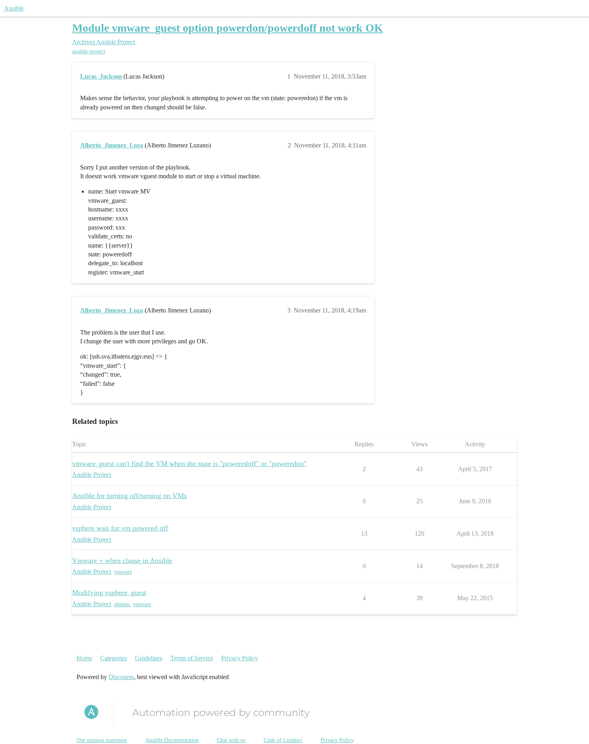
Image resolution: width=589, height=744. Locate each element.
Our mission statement (102, 740)
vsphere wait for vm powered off (120, 528)
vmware (123, 572)
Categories (113, 658)
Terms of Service (191, 658)
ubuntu (122, 604)
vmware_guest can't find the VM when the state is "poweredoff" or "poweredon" (189, 464)
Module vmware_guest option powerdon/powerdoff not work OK (227, 28)
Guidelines (148, 658)
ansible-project (88, 51)
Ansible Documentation (172, 740)
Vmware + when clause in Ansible (122, 560)
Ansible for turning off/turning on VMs (129, 496)
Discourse (121, 676)
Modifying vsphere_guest (109, 593)
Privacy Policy (239, 658)
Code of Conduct (283, 740)
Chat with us (231, 740)
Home (84, 658)
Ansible (14, 8)
